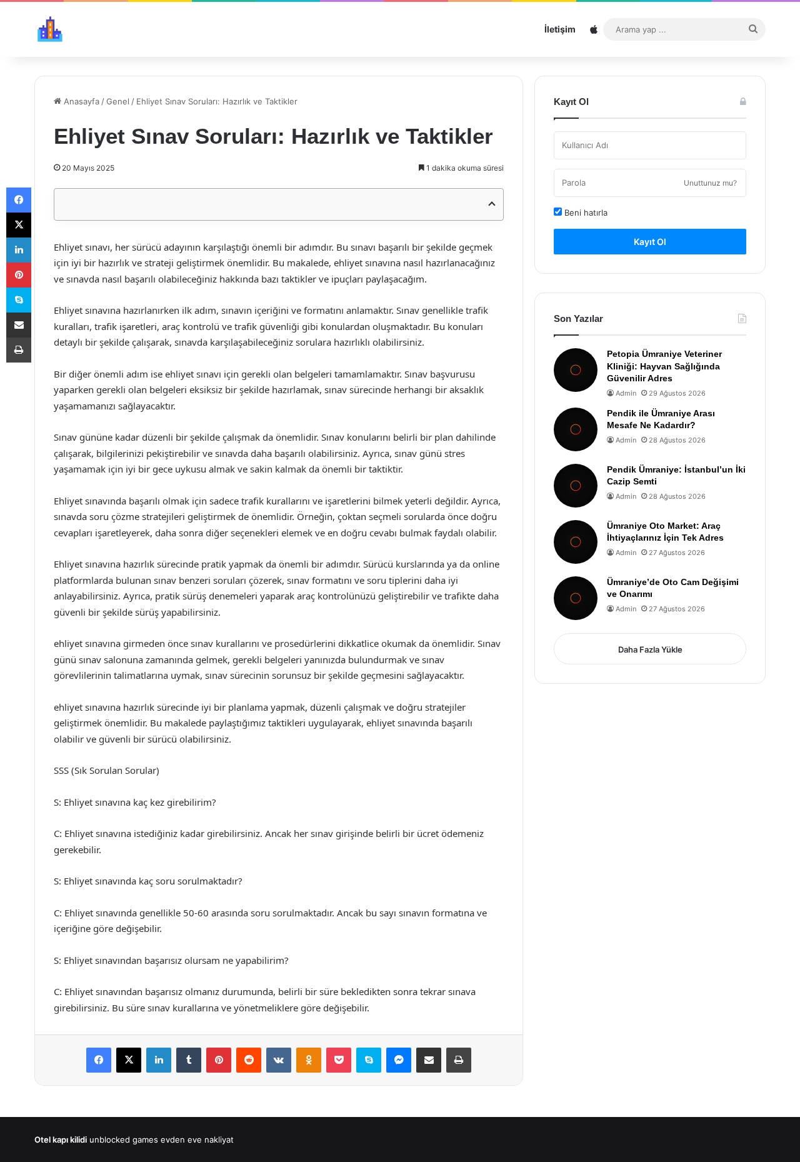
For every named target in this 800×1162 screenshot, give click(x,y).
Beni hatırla (585, 213)
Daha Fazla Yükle (650, 649)
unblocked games (123, 1139)
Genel (117, 101)
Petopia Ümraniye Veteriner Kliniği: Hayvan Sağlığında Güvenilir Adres (664, 366)
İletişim (560, 29)
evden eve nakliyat (197, 1139)
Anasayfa (80, 101)
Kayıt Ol (650, 241)
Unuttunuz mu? (710, 183)
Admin (626, 393)
